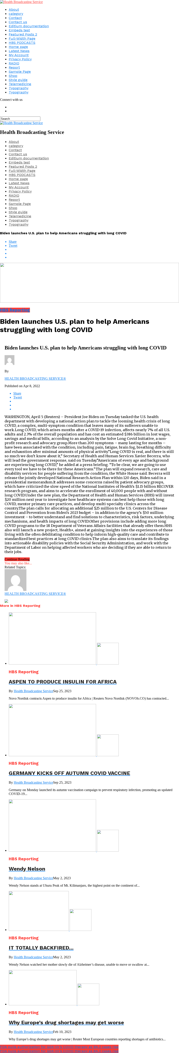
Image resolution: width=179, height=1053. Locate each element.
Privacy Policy (20, 59)
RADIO (14, 63)
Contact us (18, 22)
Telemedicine (20, 84)
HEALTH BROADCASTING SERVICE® (35, 378)
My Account (19, 55)
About (14, 9)
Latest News (19, 51)
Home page (18, 47)
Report (14, 67)
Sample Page (20, 71)
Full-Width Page (22, 38)
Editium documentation (29, 26)
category (16, 14)
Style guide (18, 80)
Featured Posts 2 (23, 34)
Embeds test (19, 30)
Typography (18, 88)
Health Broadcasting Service (33, 691)
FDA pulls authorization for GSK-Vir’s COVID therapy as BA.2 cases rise (59, 1047)
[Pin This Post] (94, 253)
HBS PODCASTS (22, 42)
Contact (15, 18)
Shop (13, 76)
